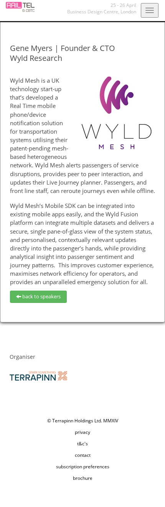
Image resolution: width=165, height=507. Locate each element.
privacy (82, 432)
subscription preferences (82, 466)
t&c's (82, 443)
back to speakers (41, 296)
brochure (82, 478)
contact (83, 455)
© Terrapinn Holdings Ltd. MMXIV (82, 420)
